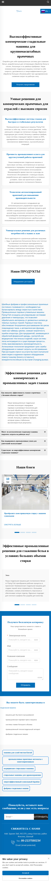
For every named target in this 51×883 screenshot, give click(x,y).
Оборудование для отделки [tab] (23, 282)
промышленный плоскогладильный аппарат (23, 729)
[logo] (19, 11)
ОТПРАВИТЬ (41, 817)
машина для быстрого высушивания (20, 715)
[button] (17, 532)
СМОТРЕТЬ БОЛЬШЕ (12, 525)
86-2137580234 (30, 840)
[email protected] (28, 845)
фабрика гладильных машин (17, 734)
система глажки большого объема (19, 724)
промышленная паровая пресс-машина (21, 720)
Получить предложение (25, 84)
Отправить (25, 685)
